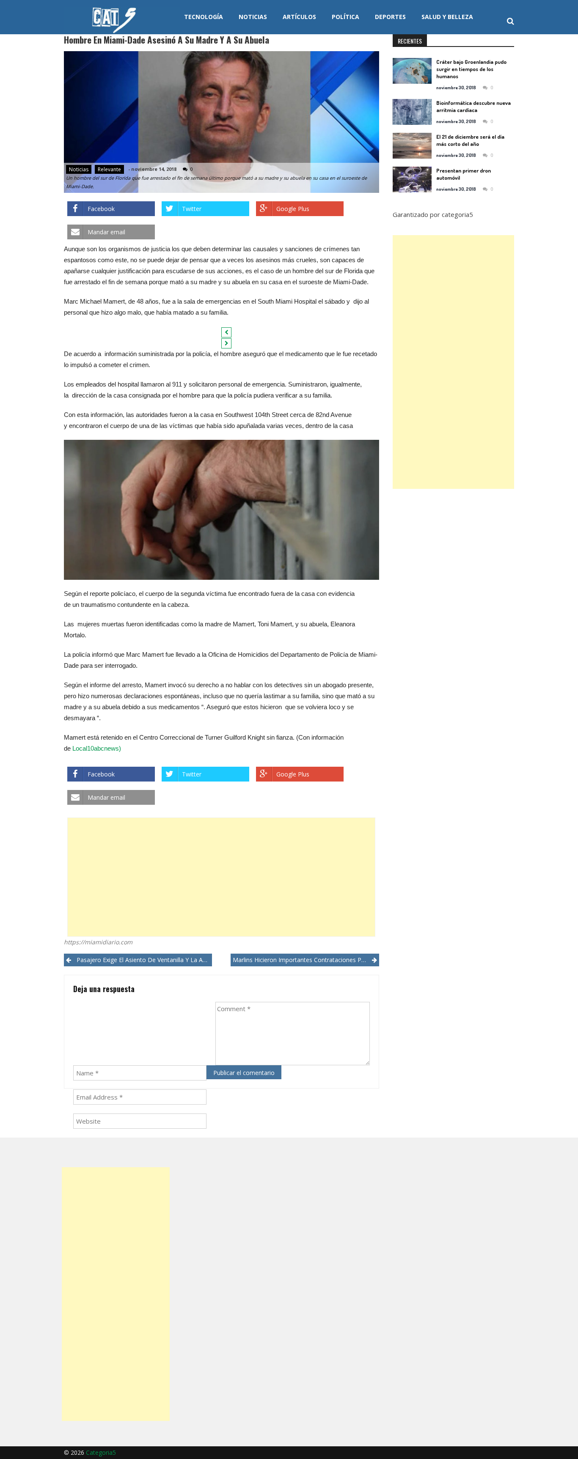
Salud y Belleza (447, 17)
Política (345, 17)
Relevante (109, 169)
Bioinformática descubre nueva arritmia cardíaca (473, 106)
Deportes (390, 17)
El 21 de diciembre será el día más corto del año (470, 140)
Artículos (299, 17)
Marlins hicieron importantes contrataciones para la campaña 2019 (306, 960)
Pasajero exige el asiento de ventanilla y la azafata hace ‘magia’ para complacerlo (144, 960)
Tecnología (203, 17)
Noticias (253, 17)
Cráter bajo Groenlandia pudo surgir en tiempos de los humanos (471, 69)
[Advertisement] (221, 877)
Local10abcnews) (96, 748)
